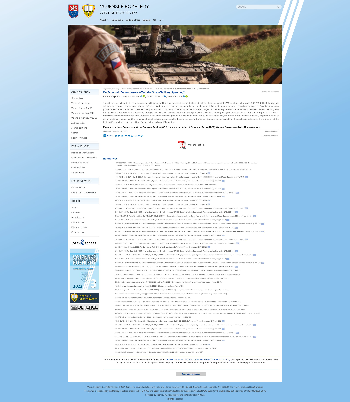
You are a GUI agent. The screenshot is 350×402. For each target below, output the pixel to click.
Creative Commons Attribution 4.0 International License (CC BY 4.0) (197, 359)
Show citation (270, 132)
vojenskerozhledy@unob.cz (250, 387)
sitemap (170, 399)
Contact (146, 20)
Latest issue (117, 20)
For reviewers (81, 181)
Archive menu (81, 91)
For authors (80, 146)
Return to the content (191, 374)
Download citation (269, 135)
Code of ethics (133, 20)
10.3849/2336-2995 (257, 391)
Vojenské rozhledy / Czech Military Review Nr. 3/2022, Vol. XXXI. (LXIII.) (133, 88)
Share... (110, 135)
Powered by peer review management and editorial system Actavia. (175, 395)
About (103, 20)
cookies (179, 399)
